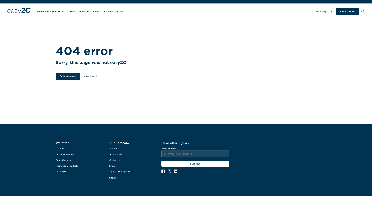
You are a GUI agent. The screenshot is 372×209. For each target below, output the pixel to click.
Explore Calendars (68, 76)
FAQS (112, 166)
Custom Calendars (65, 154)
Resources (61, 172)
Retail (96, 11)
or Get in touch (90, 76)
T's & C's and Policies (119, 172)
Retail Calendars (64, 160)
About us (114, 148)
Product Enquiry (347, 11)
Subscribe (195, 164)
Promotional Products (114, 11)
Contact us (114, 160)
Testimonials (115, 154)
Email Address (169, 148)
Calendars (61, 148)
